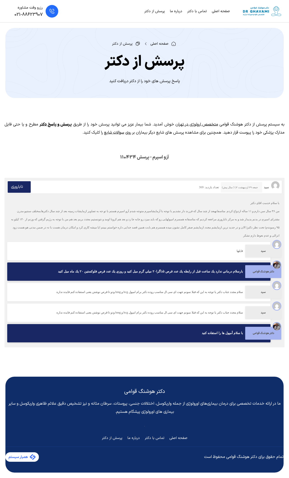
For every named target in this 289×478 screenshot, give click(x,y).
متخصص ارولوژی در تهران (196, 124)
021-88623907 (28, 14)
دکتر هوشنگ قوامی (144, 392)
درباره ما (176, 11)
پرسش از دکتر (154, 11)
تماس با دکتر (197, 11)
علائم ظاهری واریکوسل (38, 404)
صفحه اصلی (221, 11)
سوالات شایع (114, 133)
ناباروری (17, 187)
